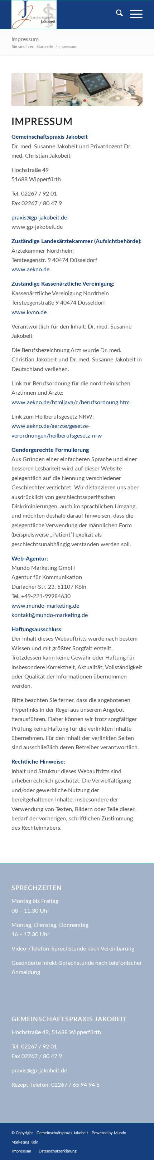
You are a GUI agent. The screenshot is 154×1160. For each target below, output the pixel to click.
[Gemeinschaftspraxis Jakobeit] (63, 14)
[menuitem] (116, 14)
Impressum (25, 39)
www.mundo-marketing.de (45, 606)
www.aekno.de (30, 269)
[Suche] (116, 14)
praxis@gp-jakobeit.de (39, 218)
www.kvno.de (29, 312)
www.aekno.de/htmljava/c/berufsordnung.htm (70, 402)
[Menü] (133, 14)
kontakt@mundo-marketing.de (49, 615)
